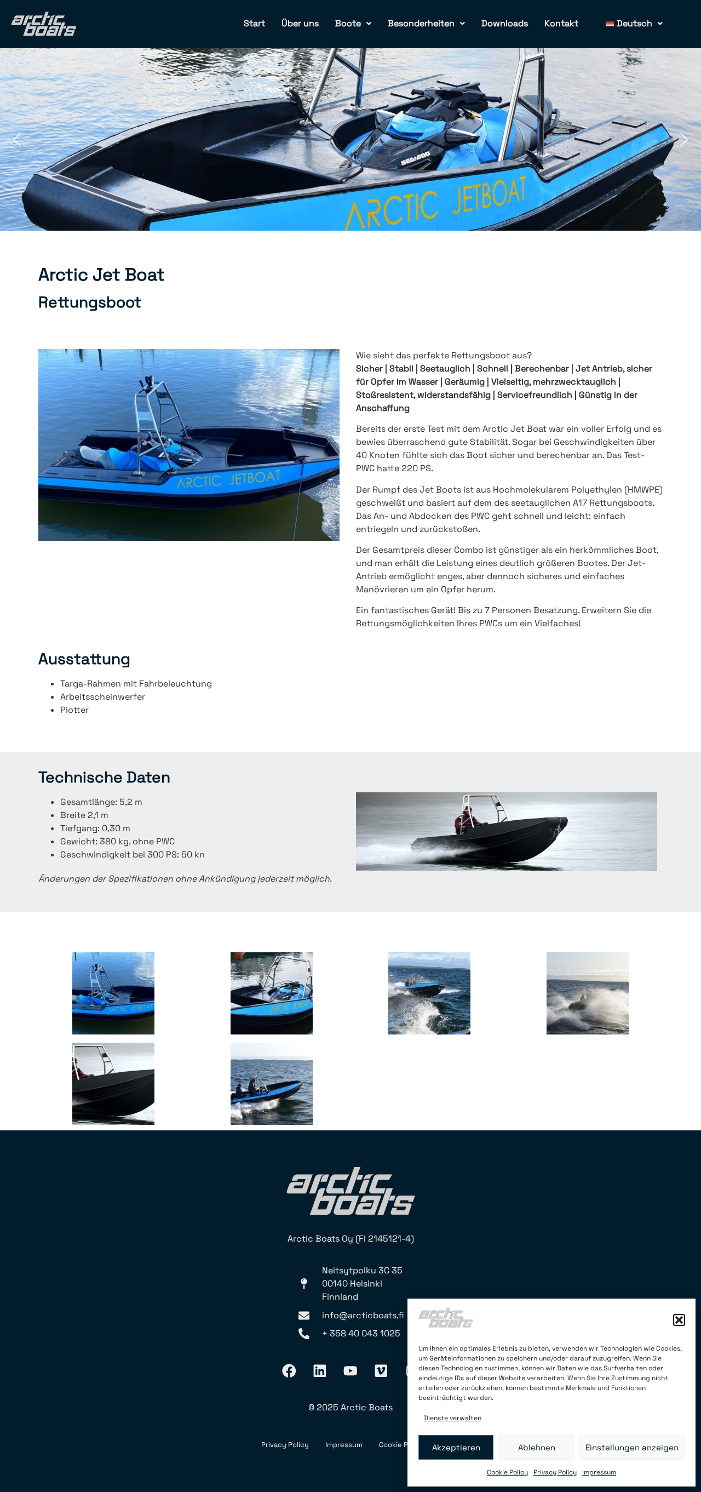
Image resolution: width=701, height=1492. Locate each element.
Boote (348, 23)
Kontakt (561, 23)
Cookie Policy (507, 1472)
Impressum (599, 1472)
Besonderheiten (421, 23)
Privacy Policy (555, 1472)
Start (254, 23)
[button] (679, 1319)
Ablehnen (536, 1447)
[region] (350, 139)
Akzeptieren (456, 1447)
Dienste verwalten (452, 1418)
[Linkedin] (320, 1371)
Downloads (504, 23)
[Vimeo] (381, 1371)
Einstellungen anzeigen (632, 1447)
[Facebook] (289, 1371)
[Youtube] (350, 1371)
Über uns (300, 23)
